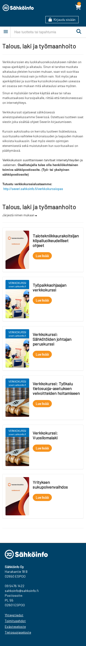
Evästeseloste (15, 626)
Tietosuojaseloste (18, 632)
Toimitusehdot (15, 621)
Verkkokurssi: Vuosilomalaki (45, 435)
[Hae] (77, 32)
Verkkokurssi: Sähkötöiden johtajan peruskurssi (52, 339)
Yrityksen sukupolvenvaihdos (50, 484)
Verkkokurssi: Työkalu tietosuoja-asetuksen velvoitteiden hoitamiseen (56, 388)
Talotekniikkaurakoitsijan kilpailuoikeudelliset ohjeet (56, 240)
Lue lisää (42, 256)
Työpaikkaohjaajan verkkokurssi (49, 287)
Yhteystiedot (14, 615)
